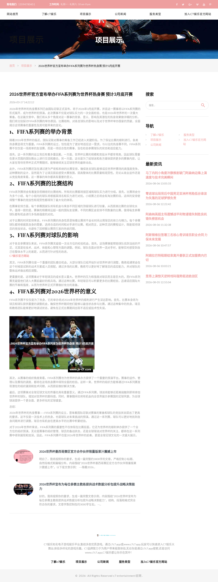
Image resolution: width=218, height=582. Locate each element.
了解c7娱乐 (49, 14)
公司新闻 (120, 14)
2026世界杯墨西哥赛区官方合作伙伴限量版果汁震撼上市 (77, 451)
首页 (12, 65)
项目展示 (85, 14)
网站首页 (12, 14)
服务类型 (155, 14)
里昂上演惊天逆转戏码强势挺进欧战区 (172, 276)
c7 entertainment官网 (127, 575)
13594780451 (26, 4)
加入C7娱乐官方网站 (197, 14)
